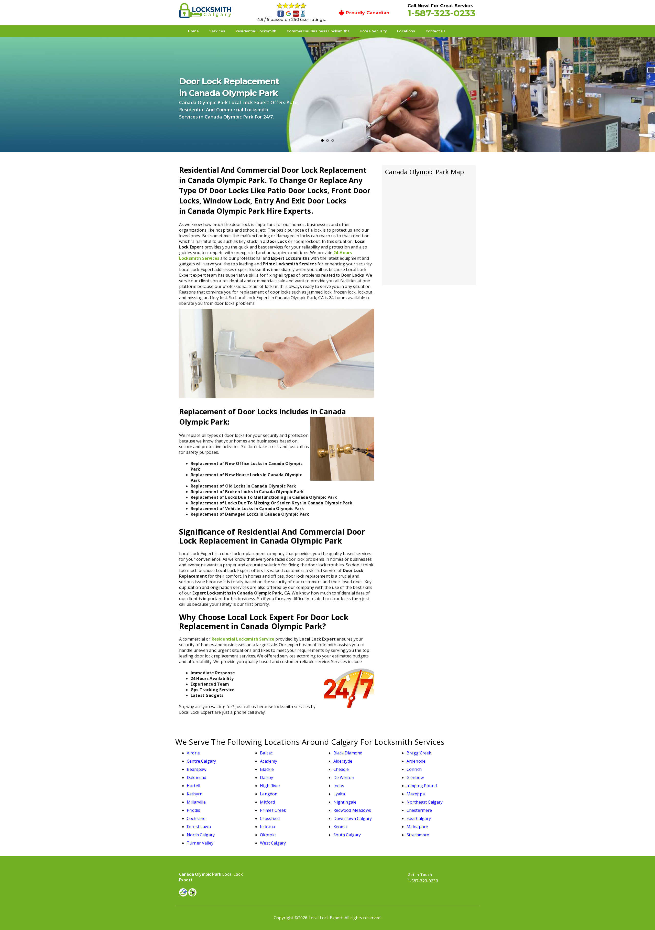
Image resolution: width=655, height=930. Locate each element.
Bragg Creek (419, 753)
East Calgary (419, 818)
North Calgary (201, 835)
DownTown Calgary (352, 818)
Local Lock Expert (326, 918)
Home (193, 31)
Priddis (193, 810)
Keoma (340, 826)
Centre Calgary (201, 761)
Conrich (414, 769)
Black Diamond (348, 753)
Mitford (267, 802)
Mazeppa (416, 794)
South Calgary (347, 835)
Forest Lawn (199, 826)
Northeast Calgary (425, 802)
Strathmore (418, 835)
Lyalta (339, 794)
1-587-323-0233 (441, 13)
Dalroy (266, 777)
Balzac (266, 753)
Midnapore (417, 826)
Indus (338, 785)
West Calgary (273, 843)
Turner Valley (200, 843)
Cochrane (196, 818)
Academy (268, 761)
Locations (406, 31)
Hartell (193, 785)
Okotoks (268, 835)
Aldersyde (342, 761)
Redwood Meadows (352, 810)
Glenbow (415, 777)
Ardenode (416, 761)
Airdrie (193, 753)
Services (217, 31)
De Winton (343, 777)
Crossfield (270, 818)
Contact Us (435, 31)
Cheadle (341, 769)
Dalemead (196, 777)
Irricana (267, 826)
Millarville (196, 802)
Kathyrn (194, 794)
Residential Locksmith (255, 31)
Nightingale (345, 802)
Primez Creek (273, 810)
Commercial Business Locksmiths (318, 31)
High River (270, 785)
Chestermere (419, 810)
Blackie (267, 769)
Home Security (373, 31)
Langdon (268, 794)
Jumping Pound (422, 785)
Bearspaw (196, 769)
